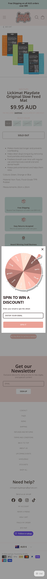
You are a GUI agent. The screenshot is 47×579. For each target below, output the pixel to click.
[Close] (42, 249)
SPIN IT (23, 325)
